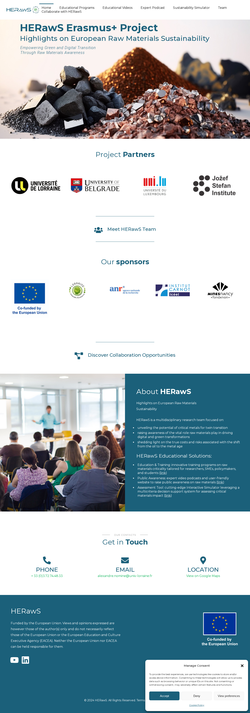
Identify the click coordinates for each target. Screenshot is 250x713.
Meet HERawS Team (131, 229)
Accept (164, 696)
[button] (242, 666)
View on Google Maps (203, 576)
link (163, 473)
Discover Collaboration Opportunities (131, 355)
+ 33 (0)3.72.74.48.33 (47, 576)
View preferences (229, 696)
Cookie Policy (196, 705)
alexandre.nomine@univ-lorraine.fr (125, 576)
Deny (196, 696)
